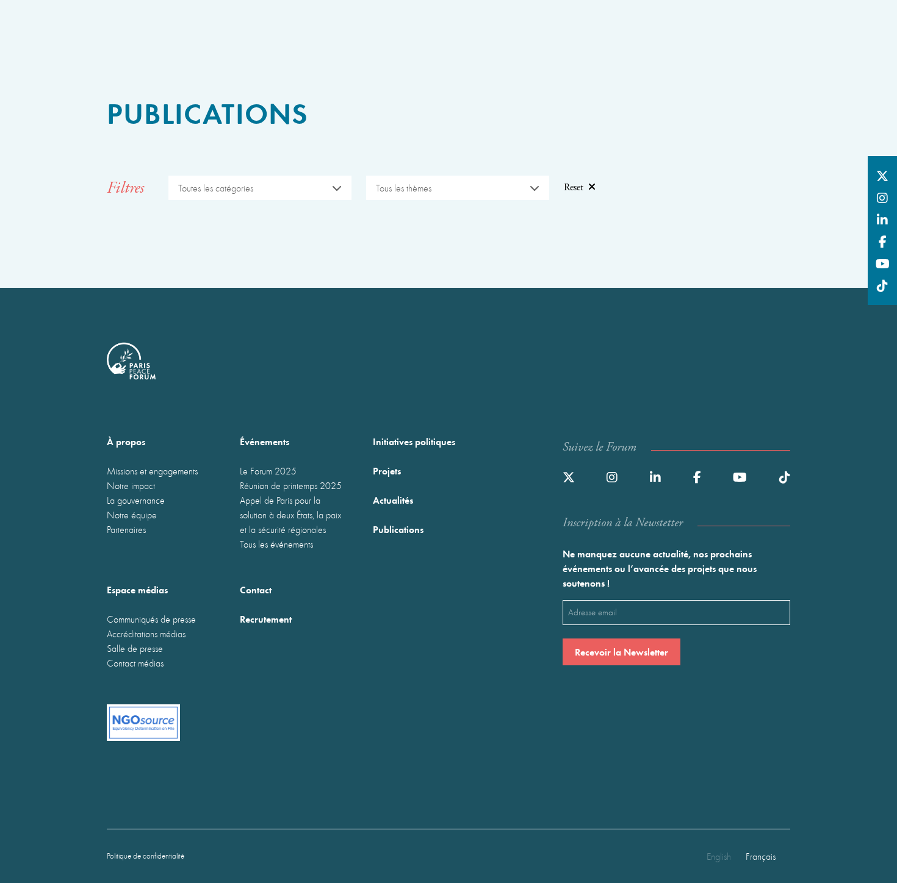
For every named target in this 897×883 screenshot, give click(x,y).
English (719, 856)
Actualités (393, 499)
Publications (398, 529)
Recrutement (266, 618)
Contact (256, 589)
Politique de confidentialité (145, 856)
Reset (573, 187)
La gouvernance (136, 500)
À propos (126, 441)
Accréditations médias (146, 633)
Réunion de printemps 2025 (291, 485)
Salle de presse (135, 648)
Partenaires (126, 529)
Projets (387, 470)
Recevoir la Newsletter (621, 651)
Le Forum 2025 (268, 471)
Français (761, 856)
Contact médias (135, 663)
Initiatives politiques (414, 441)
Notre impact (131, 485)
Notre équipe (132, 515)
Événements (264, 441)
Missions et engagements (152, 471)
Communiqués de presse (151, 619)
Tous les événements (276, 544)
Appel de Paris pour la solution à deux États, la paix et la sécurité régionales (290, 514)
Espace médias (137, 589)
